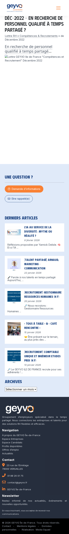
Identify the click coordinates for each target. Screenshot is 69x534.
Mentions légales (26, 526)
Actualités (7, 453)
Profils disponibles (12, 446)
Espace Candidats (12, 442)
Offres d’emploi (10, 449)
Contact (6, 526)
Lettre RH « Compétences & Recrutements (31, 36)
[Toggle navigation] (58, 8)
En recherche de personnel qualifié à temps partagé (28, 49)
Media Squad (43, 529)
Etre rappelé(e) (20, 198)
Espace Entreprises (12, 438)
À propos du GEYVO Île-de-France (21, 435)
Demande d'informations (25, 188)
